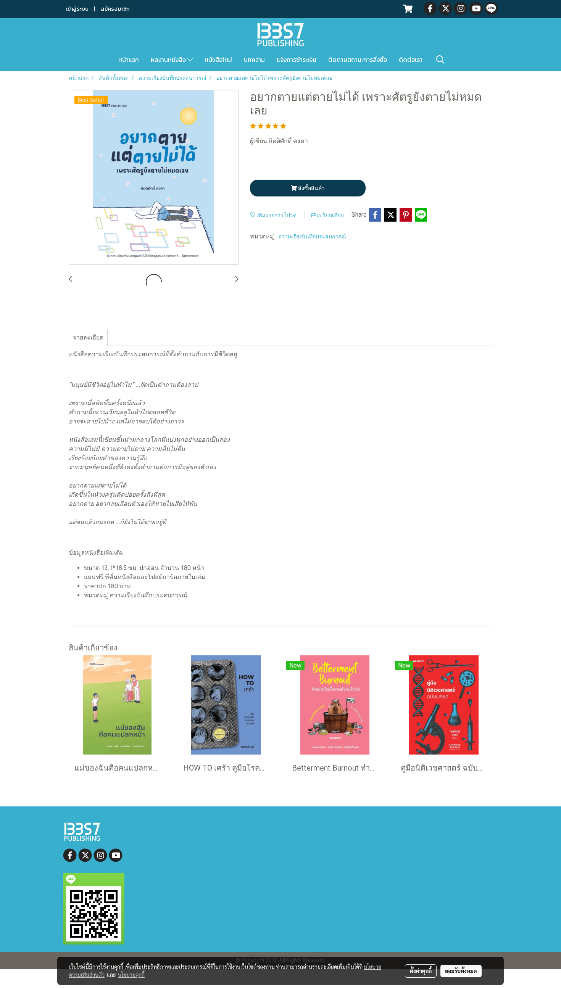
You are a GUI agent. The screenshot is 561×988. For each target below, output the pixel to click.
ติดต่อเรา (410, 59)
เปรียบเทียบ (330, 215)
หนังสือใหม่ (218, 59)
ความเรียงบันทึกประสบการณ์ (312, 236)
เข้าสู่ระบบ (77, 9)
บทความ (254, 59)
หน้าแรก (128, 59)
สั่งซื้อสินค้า (311, 188)
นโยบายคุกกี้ (131, 974)
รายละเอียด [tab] (88, 337)
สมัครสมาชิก (115, 9)
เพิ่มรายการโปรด (276, 215)
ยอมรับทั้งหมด (461, 970)
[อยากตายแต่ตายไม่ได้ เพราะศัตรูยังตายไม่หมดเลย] (153, 177)
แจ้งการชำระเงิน (296, 59)
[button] (440, 59)
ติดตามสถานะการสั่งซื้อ (357, 59)
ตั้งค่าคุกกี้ (421, 970)
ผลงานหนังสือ (169, 59)
